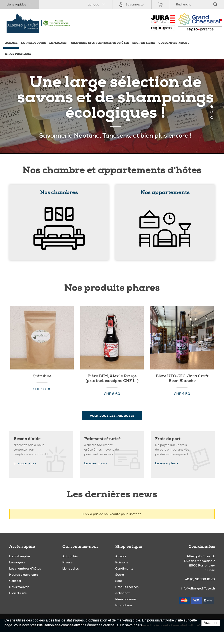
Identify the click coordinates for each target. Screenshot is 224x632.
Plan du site (18, 593)
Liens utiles (70, 568)
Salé (118, 581)
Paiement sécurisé (102, 438)
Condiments (124, 568)
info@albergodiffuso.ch (198, 588)
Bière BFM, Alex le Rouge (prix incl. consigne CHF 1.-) (112, 337)
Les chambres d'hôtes (25, 568)
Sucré (119, 575)
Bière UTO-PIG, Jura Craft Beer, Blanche (182, 337)
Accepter (210, 623)
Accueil (11, 43)
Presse (67, 562)
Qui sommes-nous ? (173, 43)
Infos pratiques (18, 54)
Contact (15, 581)
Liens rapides (16, 4)
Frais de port (167, 438)
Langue (93, 4)
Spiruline (42, 337)
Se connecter (135, 4)
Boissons (121, 562)
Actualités (70, 556)
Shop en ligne (143, 43)
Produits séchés (126, 587)
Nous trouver (19, 587)
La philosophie (33, 43)
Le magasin (58, 43)
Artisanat (122, 593)
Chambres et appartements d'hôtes (100, 43)
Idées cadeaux (125, 599)
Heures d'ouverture (23, 575)
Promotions (123, 605)
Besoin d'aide (27, 438)
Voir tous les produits (112, 416)
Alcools (120, 556)
